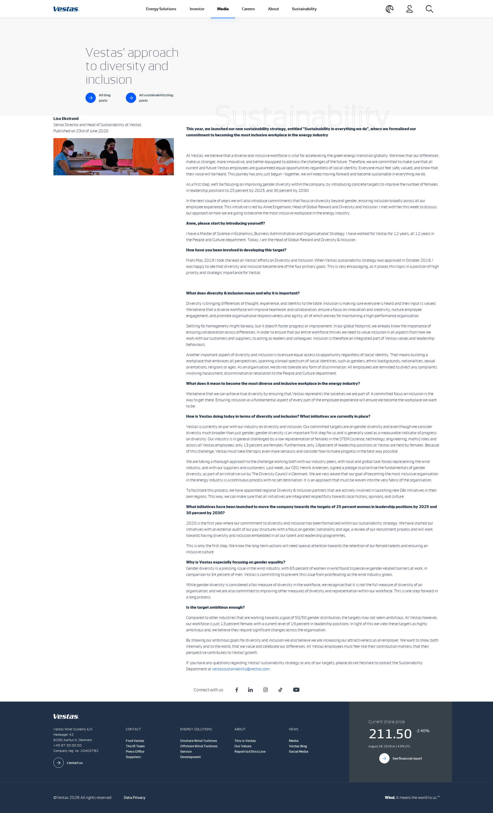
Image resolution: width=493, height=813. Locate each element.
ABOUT (239, 729)
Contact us (75, 763)
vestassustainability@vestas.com (241, 669)
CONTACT (133, 729)
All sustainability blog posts (156, 97)
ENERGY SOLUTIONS (196, 729)
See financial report (407, 758)
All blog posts (105, 97)
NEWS (293, 729)
